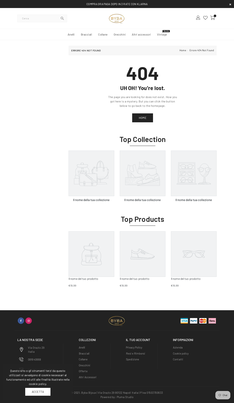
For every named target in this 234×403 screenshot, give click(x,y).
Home (183, 50)
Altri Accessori (88, 377)
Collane (83, 359)
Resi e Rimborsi (135, 353)
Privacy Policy (134, 347)
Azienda (178, 347)
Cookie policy (181, 353)
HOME (142, 117)
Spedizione (132, 359)
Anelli (82, 347)
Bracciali (84, 353)
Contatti (178, 359)
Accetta (38, 391)
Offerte (83, 371)
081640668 (34, 359)
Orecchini (84, 365)
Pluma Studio (125, 397)
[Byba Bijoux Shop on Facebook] (21, 321)
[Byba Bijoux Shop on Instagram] (28, 321)
